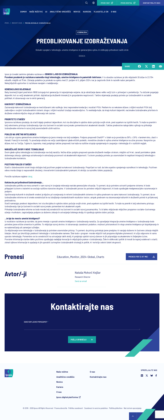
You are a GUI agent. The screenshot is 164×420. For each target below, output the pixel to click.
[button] (86, 3)
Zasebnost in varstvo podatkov (96, 408)
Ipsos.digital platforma (67, 397)
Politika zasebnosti (75, 408)
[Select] (93, 3)
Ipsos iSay (105, 3)
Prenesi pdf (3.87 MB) (138, 257)
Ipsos (7, 23)
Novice (77, 11)
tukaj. (30, 176)
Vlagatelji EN (101, 11)
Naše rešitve (36, 11)
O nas (113, 11)
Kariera (87, 11)
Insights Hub (17, 23)
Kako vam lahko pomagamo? (36, 322)
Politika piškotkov (115, 408)
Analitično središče (60, 11)
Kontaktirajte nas (98, 376)
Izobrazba (82, 32)
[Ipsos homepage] (7, 11)
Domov (23, 11)
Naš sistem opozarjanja (132, 408)
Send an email (81, 281)
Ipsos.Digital (126, 3)
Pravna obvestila (60, 408)
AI (46, 11)
